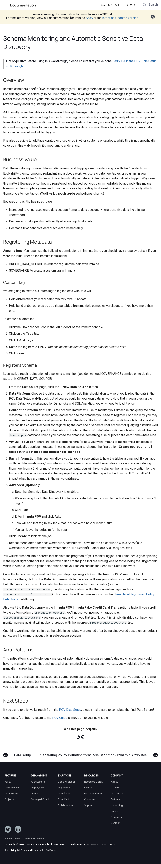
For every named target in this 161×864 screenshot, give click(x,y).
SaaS (89, 18)
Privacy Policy (12, 838)
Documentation (93, 793)
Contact (115, 822)
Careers (115, 787)
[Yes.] (77, 737)
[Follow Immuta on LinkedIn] (18, 830)
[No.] (83, 737)
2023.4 (131, 5)
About (114, 781)
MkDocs (22, 850)
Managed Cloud (40, 799)
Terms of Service (34, 838)
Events (88, 787)
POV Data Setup (70, 710)
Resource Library (93, 781)
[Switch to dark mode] (110, 5)
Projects (9, 799)
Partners (115, 799)
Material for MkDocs (44, 850)
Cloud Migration (67, 781)
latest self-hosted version (120, 18)
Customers (117, 793)
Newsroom (117, 817)
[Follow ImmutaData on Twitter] (8, 830)
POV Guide (59, 718)
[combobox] (150, 5)
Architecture (38, 781)
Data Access (12, 793)
